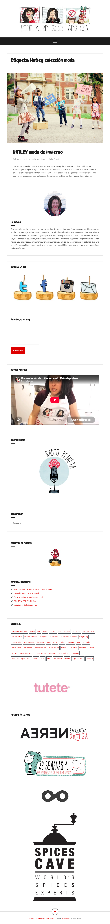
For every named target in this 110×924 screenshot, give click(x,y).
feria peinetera (29, 642)
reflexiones (75, 653)
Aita (38, 631)
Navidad (74, 648)
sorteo (36, 658)
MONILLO (64, 648)
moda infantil (54, 648)
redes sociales (63, 653)
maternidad (27, 648)
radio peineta (41, 653)
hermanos (70, 642)
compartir (43, 637)
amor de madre (64, 631)
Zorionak (89, 658)
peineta (91, 648)
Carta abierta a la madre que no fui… (29, 597)
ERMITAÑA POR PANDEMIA (25, 601)
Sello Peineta (54, 159)
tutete (49, 658)
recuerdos (52, 653)
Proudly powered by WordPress (41, 918)
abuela (32, 631)
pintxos (14, 653)
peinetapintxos (38, 159)
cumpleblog (83, 637)
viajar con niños (78, 658)
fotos (48, 642)
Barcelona (76, 631)
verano (67, 658)
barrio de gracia (88, 631)
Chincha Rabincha (30, 637)
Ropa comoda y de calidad (21, 658)
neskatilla (82, 648)
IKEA (78, 642)
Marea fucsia (16, 648)
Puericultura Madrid (26, 653)
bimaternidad (17, 637)
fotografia (40, 642)
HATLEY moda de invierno (38, 152)
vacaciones (58, 658)
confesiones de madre (69, 637)
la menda (86, 642)
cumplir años (16, 642)
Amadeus (65, 918)
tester (43, 658)
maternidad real (40, 648)
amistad (53, 631)
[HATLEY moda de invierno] (55, 109)
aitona (45, 631)
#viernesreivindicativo (19, 631)
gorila (55, 642)
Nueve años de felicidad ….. (25, 605)
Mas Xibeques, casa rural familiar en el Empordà (34, 589)
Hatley (62, 642)
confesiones (54, 637)
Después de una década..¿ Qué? (27, 593)
